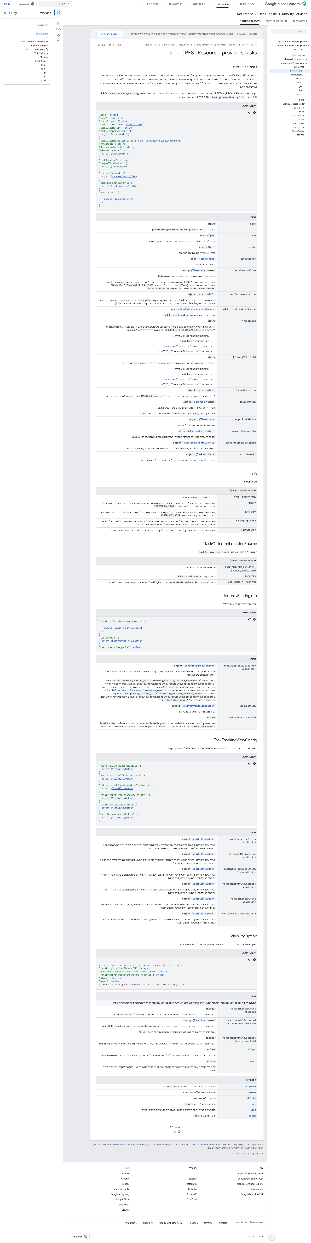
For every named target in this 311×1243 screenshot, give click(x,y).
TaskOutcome (134, 124)
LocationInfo (120, 134)
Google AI (148, 1223)
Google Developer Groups (251, 1178)
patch (252, 1115)
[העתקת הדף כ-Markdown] (171, 53)
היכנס (7, 4)
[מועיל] (103, 44)
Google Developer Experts (250, 1184)
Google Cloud (123, 1199)
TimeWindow (119, 166)
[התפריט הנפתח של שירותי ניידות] (236, 4)
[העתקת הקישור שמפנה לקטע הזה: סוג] (248, 474)
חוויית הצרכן (175, 3)
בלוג (195, 1173)
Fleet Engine (222, 3)
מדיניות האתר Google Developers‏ (122, 1144)
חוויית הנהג (199, 3)
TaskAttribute (123, 198)
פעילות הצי (152, 3)
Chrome (125, 1178)
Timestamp (198, 270)
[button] (290, 42)
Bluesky (193, 1178)
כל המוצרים (131, 1223)
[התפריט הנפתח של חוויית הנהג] (189, 4)
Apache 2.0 (162, 1144)
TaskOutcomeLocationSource (162, 140)
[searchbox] (289, 31)
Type (120, 118)
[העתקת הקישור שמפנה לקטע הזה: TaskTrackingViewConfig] (210, 740)
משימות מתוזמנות (250, 20)
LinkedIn (192, 1189)
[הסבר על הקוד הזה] (249, 112)
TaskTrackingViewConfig (126, 186)
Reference (245, 14)
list (253, 1109)
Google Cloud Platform (171, 1223)
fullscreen (10, 13)
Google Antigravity (120, 1194)
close (5, 13)
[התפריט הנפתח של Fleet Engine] (212, 4)
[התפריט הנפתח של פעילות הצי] (142, 4)
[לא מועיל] (98, 44)
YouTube (192, 1199)
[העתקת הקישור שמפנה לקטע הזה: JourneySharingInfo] (219, 596)
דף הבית (253, 45)
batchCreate (248, 1086)
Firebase (125, 1184)
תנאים (261, 1236)
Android (125, 1173)
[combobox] (55, 4)
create (252, 1092)
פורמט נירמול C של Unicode (176, 346)
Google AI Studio (121, 1189)
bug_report (15, 13)
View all (126, 1210)
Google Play (124, 1204)
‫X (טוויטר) (192, 1194)
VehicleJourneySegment (128, 627)
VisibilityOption (122, 768)
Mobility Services (294, 14)
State (122, 121)
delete (251, 1098)
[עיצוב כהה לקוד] (254, 112)
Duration (199, 401)
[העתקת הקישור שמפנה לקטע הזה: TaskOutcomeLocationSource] (201, 544)
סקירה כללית (300, 20)
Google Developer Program (250, 1173)
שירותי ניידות (247, 3)
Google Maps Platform (224, 45)
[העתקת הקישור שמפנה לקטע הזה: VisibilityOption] (227, 936)
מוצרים (242, 45)
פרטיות (251, 1236)
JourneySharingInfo (124, 176)
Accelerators (257, 1189)
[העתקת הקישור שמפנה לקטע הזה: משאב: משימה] (228, 67)
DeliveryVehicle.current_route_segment (137, 690)
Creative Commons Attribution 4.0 (206, 1144)
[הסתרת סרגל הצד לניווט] (272, 1237)
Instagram (191, 1184)
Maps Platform (289, 4)
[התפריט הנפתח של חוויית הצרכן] (165, 4)
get (254, 1104)
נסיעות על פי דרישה (276, 20)
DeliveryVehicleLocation (127, 640)
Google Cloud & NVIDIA (252, 1194)
